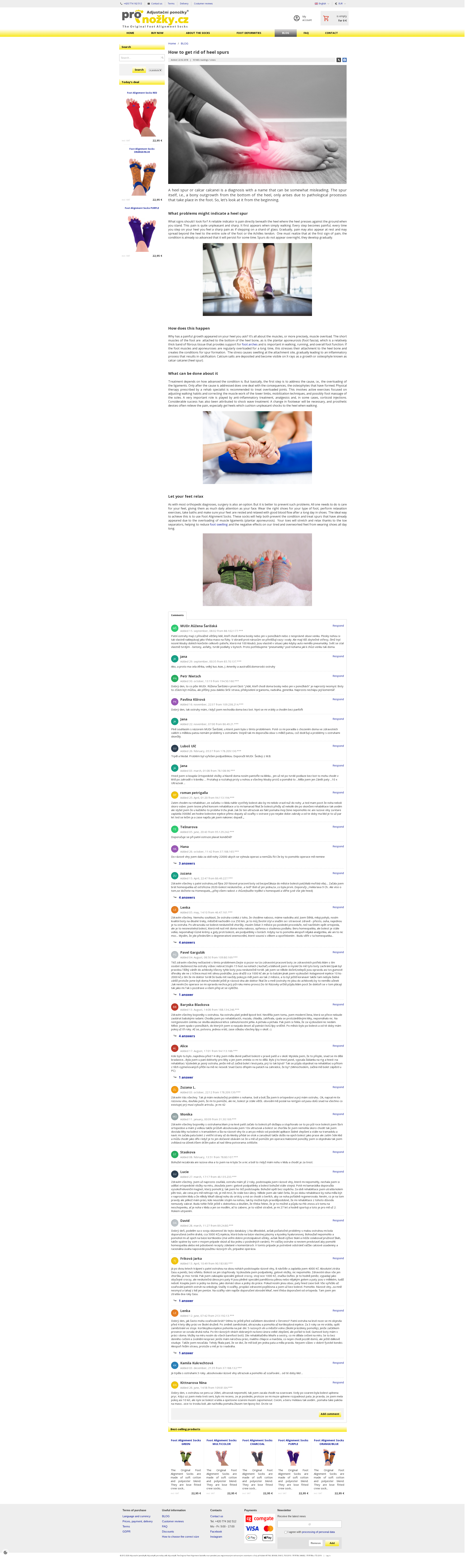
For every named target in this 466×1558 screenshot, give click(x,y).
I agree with (311, 1531)
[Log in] (303, 18)
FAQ (164, 1526)
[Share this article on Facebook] (344, 60)
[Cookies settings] (5, 1552)
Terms (126, 1526)
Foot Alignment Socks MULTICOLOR (222, 1442)
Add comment (330, 1414)
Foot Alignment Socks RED (142, 92)
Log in (328, 1555)
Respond (338, 625)
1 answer (186, 994)
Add (332, 1543)
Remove (316, 1543)
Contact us (216, 1516)
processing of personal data (318, 1531)
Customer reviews (173, 1521)
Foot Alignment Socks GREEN (186, 1442)
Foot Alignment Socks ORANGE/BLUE (142, 150)
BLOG (166, 1516)
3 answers (187, 863)
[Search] (162, 57)
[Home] (155, 18)
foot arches (250, 344)
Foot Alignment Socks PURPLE (142, 208)
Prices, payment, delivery (138, 1521)
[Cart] (335, 18)
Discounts (168, 1531)
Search (139, 69)
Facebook (216, 1531)
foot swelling (219, 524)
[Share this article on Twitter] (339, 60)
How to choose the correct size (180, 1536)
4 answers (187, 897)
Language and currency (137, 1516)
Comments (177, 615)
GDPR (127, 1531)
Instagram (216, 1536)
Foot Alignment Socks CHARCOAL (257, 1442)
